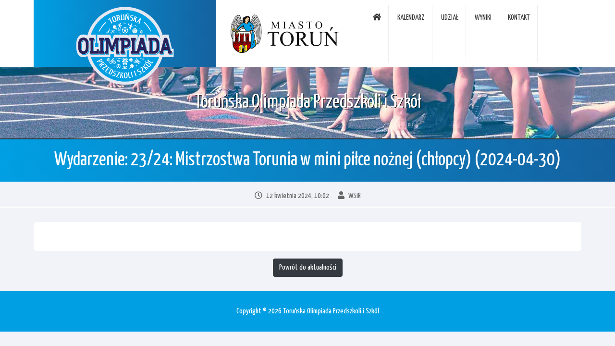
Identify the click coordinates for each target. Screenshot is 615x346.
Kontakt (519, 17)
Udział (449, 17)
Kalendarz (411, 17)
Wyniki (483, 17)
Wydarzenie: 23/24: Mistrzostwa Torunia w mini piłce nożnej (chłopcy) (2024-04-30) (307, 160)
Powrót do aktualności (307, 267)
